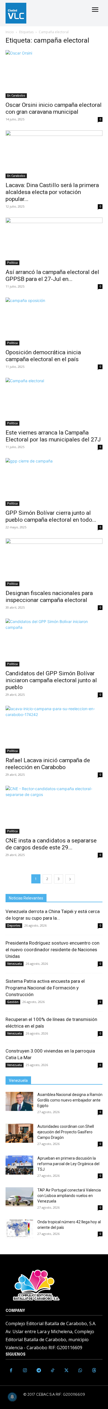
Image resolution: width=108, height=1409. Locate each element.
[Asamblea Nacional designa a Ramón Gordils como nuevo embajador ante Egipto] (19, 1101)
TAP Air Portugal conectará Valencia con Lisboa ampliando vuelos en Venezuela (69, 1195)
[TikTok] (52, 1370)
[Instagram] (24, 1370)
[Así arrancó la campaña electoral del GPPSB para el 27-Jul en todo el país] (54, 241)
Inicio (10, 32)
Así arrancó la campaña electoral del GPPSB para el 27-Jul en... (52, 275)
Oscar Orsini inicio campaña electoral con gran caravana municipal (54, 108)
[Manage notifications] (12, 1396)
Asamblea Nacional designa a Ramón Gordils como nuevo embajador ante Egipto (69, 1100)
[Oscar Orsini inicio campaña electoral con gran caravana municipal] (54, 74)
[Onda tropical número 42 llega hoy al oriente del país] (19, 1228)
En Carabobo (16, 95)
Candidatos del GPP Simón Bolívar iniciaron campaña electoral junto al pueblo (51, 680)
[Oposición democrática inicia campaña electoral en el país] (54, 321)
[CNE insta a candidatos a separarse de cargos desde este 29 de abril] (54, 810)
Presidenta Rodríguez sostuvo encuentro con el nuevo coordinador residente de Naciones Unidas (52, 949)
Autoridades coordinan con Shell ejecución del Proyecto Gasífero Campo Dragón (65, 1132)
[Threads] (94, 1370)
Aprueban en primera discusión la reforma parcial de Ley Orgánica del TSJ (68, 1164)
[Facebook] (11, 1370)
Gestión (13, 1002)
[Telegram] (38, 1370)
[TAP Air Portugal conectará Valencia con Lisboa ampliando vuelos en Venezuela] (19, 1196)
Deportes (13, 925)
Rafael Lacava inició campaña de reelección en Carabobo (48, 764)
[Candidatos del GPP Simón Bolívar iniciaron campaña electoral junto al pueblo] (54, 642)
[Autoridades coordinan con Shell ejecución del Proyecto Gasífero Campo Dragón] (19, 1133)
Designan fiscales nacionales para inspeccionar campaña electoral (49, 596)
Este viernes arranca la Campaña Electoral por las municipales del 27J (53, 436)
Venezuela (14, 964)
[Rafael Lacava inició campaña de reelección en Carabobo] (54, 730)
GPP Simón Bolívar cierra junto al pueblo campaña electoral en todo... (51, 516)
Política (12, 263)
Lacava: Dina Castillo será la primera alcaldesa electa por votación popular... (52, 192)
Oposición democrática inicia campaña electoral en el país (43, 356)
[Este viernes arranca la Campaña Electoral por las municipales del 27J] (54, 402)
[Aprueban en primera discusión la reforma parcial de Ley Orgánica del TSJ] (19, 1165)
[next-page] (70, 878)
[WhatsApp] (80, 1370)
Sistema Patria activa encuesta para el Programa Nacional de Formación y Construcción (45, 987)
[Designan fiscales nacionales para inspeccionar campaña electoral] (54, 562)
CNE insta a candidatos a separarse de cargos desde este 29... (51, 844)
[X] (66, 1370)
